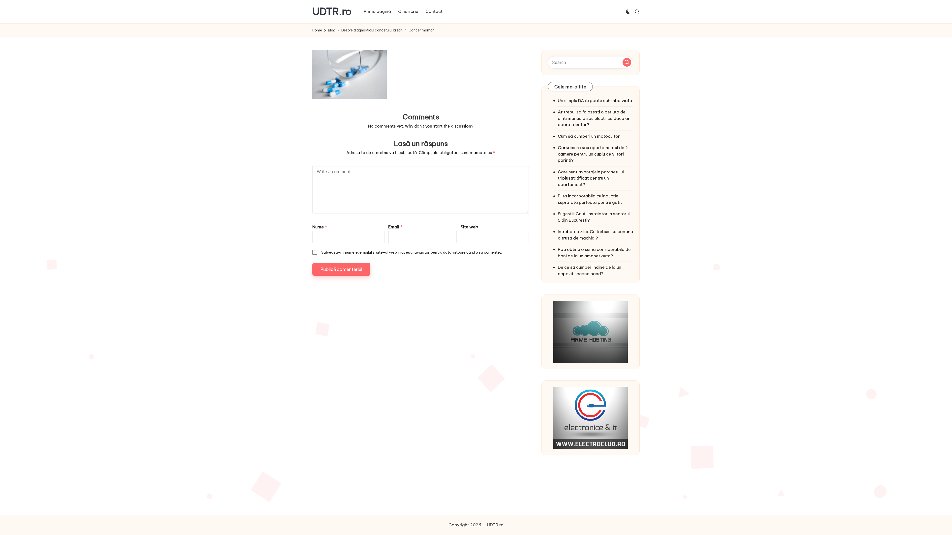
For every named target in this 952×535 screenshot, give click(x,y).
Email (395, 227)
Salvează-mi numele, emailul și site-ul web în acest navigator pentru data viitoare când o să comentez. (412, 252)
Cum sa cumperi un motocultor (589, 136)
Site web (469, 227)
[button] (627, 62)
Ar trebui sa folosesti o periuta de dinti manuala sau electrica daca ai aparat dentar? (593, 118)
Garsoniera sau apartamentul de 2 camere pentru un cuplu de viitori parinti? (593, 154)
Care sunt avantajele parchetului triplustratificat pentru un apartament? (591, 178)
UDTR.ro (332, 11)
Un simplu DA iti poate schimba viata (595, 100)
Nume (319, 227)
